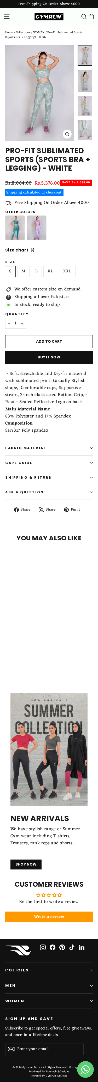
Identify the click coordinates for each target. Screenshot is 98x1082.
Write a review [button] (49, 916)
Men (10, 985)
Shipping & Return (28, 477)
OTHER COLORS (20, 212)
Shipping (14, 192)
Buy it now (49, 357)
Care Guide (19, 463)
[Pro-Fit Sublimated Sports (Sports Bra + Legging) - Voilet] (37, 227)
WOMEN (38, 32)
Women (15, 1001)
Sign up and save (29, 1018)
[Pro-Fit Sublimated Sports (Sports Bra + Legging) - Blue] (15, 227)
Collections (23, 32)
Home (9, 32)
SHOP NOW (26, 864)
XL (50, 271)
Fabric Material (25, 448)
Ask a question (24, 492)
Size (10, 262)
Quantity (16, 314)
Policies (17, 970)
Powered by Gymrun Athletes (49, 1076)
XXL (67, 271)
